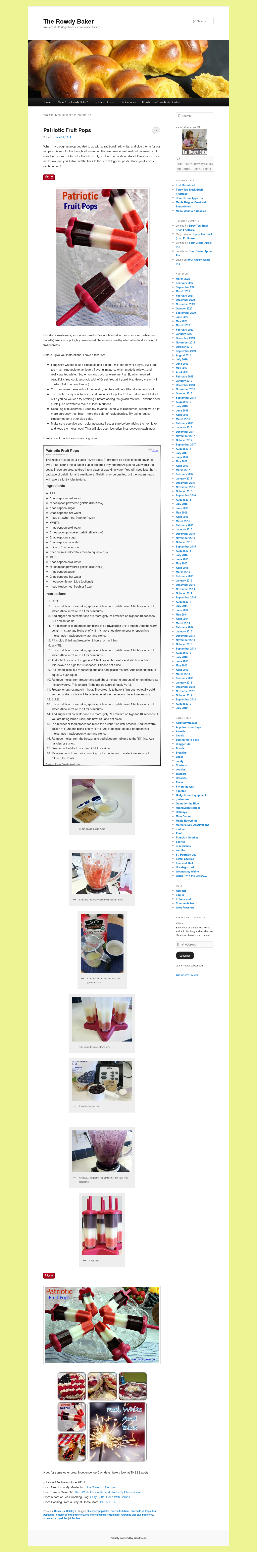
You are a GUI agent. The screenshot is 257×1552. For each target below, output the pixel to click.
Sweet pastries (185, 859)
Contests (181, 765)
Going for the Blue (187, 803)
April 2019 (182, 372)
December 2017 (185, 431)
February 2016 (184, 525)
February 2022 (184, 283)
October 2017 (184, 440)
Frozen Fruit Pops (141, 1511)
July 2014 (182, 606)
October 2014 (184, 593)
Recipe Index (128, 102)
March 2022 (183, 278)
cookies (181, 769)
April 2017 (182, 465)
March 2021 (183, 291)
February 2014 (184, 627)
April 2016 (182, 517)
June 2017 (182, 457)
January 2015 (184, 580)
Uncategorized (185, 867)
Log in (180, 895)
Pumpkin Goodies (187, 837)
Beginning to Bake (187, 739)
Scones (180, 842)
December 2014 (185, 585)
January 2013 (184, 682)
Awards (180, 731)
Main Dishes (183, 816)
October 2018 (184, 393)
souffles (181, 850)
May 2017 (181, 461)
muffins (180, 829)
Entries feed (183, 899)
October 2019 (184, 347)
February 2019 (184, 376)
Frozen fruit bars (120, 1511)
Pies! (179, 833)
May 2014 (181, 614)
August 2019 (183, 355)
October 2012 (184, 695)
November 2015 (185, 538)
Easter (180, 782)
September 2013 (186, 648)
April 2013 (182, 669)
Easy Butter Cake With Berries (110, 1497)
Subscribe (185, 955)
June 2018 (182, 410)
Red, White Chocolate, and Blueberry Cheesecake (108, 1492)
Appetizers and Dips (188, 727)
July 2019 (182, 359)
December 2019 (185, 338)
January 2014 (184, 631)
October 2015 (184, 542)
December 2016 (185, 483)
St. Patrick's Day (186, 854)
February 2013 (184, 678)
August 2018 (183, 402)
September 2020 (186, 313)
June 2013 (182, 661)
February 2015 (184, 576)
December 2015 (185, 533)
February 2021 (184, 295)
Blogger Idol (183, 744)
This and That (184, 863)
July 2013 (182, 657)
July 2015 (182, 555)
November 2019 (185, 342)
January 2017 (184, 478)
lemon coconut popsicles (70, 1514)
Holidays (71, 1511)
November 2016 (185, 487)
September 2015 (186, 546)
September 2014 (186, 597)
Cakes (179, 757)
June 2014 (182, 610)
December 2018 (185, 385)
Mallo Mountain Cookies (191, 211)
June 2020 (182, 317)
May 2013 (181, 665)
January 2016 (184, 529)
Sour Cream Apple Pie (190, 198)
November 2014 (185, 589)
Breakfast (181, 752)
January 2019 (184, 381)
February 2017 (184, 474)
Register (181, 890)
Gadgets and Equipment (191, 795)
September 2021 (186, 287)
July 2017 (182, 453)
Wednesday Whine (187, 871)
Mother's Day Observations (192, 825)
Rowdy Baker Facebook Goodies (161, 102)
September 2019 (186, 351)
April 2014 (182, 619)
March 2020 (183, 325)
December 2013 (185, 635)
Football (181, 791)
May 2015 (181, 563)
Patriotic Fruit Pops (67, 130)
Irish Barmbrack (186, 185)
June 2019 (182, 363)
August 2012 (183, 703)
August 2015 (183, 551)
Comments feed (185, 903)
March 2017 (183, 470)
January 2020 (184, 334)
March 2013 (183, 674)
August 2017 (183, 449)
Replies (74, 1518)
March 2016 (183, 521)
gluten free (182, 799)
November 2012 (185, 691)
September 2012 (186, 699)
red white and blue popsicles (137, 1514)
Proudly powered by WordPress (128, 1538)
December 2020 (185, 300)
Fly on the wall (185, 786)
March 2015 (183, 572)
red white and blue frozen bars (102, 1514)
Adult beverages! (186, 723)
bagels (180, 735)
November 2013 (185, 640)
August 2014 (183, 601)
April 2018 (182, 415)
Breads (180, 748)
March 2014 (183, 623)
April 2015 (182, 567)
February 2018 (184, 423)
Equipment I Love (104, 102)
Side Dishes (183, 846)
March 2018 (183, 419)
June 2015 (182, 559)
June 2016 (182, 508)
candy (179, 761)
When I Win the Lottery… (191, 876)
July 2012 (182, 708)
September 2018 (186, 397)
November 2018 (185, 389)
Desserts (59, 1511)
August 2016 (183, 499)
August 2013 (183, 653)
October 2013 (184, 644)
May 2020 (181, 321)
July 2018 (182, 406)
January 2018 (184, 427)
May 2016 (181, 512)
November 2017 (185, 436)
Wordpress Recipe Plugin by (63, 764)
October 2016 (184, 491)
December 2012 (185, 687)
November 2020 (185, 304)
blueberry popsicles (98, 1511)
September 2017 (186, 444)
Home (47, 102)
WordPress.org (185, 907)
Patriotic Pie (108, 1502)
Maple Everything (187, 820)
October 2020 (184, 308)
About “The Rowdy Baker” (73, 102)
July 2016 (182, 504)
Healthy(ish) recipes (188, 808)
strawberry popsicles (55, 1518)
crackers (181, 773)
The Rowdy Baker (68, 21)
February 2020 (184, 329)
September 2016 (186, 495)
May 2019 (181, 368)
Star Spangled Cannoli (100, 1487)
